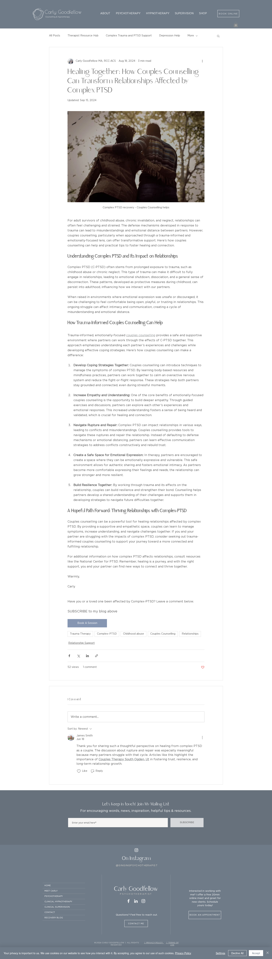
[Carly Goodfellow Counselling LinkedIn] (135, 901)
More (190, 35)
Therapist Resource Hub (83, 35)
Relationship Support (81, 643)
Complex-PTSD (107, 634)
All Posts (54, 35)
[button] (105, 13)
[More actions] (202, 61)
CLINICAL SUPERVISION (57, 907)
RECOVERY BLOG (53, 918)
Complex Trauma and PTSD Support (129, 35)
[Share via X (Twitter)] (78, 656)
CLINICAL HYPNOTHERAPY (58, 902)
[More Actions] (202, 737)
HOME (47, 886)
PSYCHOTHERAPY (53, 896)
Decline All (237, 953)
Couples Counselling (162, 634)
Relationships (190, 634)
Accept (256, 953)
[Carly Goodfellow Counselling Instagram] (143, 901)
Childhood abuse (133, 634)
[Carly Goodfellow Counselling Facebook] (128, 901)
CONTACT (49, 912)
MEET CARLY (51, 891)
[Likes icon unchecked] (78, 771)
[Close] (267, 953)
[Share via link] (96, 656)
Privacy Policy (183, 953)
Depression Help (169, 35)
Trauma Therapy (80, 634)
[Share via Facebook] (69, 656)
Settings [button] (220, 953)
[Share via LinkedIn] (87, 656)
